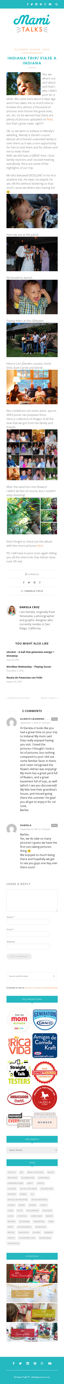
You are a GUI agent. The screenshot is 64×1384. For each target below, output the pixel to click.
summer (49, 1232)
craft (30, 1183)
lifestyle (22, 1216)
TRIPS (45, 49)
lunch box (36, 1216)
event (22, 1205)
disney (23, 1194)
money (49, 1216)
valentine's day (27, 1238)
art (21, 1172)
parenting (39, 1221)
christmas (43, 1178)
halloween (33, 1211)
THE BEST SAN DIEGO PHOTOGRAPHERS (41, 988)
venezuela (13, 1243)
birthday (12, 1178)
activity (12, 1172)
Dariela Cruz (34, 591)
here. (40, 546)
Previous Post (19, 698)
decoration (47, 1189)
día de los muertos (17, 1200)
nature (11, 1221)
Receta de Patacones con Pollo (24, 677)
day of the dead (28, 1189)
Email (10, 929)
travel (11, 1238)
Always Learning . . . (34, 718)
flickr (50, 119)
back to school (35, 1172)
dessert (12, 1194)
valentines (45, 1238)
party (10, 1227)
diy (32, 1194)
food (10, 1211)
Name (10, 917)
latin (10, 1216)
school (36, 1232)
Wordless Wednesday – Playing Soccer (28, 666)
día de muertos (39, 1200)
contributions (15, 1183)
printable (41, 1227)
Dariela (25, 825)
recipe (11, 1232)
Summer (35, 49)
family (43, 1205)
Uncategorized (32, 53)
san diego (24, 1232)
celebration (27, 1178)
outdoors (21, 49)
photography (25, 1227)
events (32, 1205)
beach (51, 1172)
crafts (40, 1183)
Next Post (49, 698)
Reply (54, 719)
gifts (20, 1211)
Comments (32, 574)
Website (10, 941)
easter (11, 1205)
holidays (47, 1211)
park (51, 1221)
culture (12, 1189)
